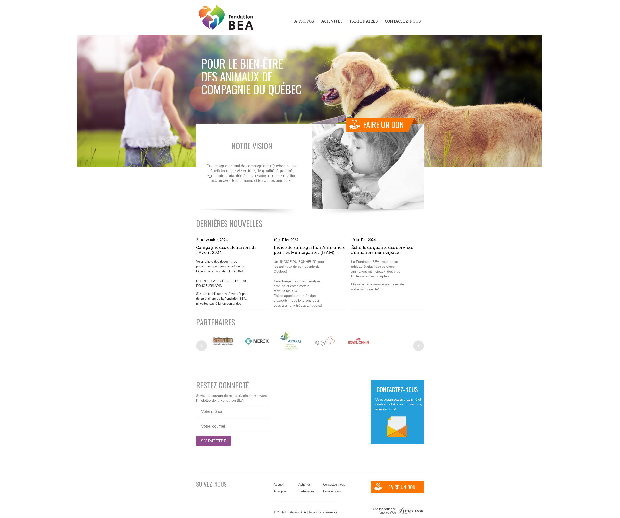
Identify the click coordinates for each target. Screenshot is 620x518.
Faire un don (332, 491)
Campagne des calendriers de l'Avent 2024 (226, 249)
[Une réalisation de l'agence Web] (410, 513)
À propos (304, 20)
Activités (332, 20)
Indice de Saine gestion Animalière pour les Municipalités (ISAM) (309, 249)
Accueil (279, 484)
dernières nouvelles (229, 223)
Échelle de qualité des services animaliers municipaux (382, 249)
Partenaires (364, 20)
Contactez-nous (403, 20)
